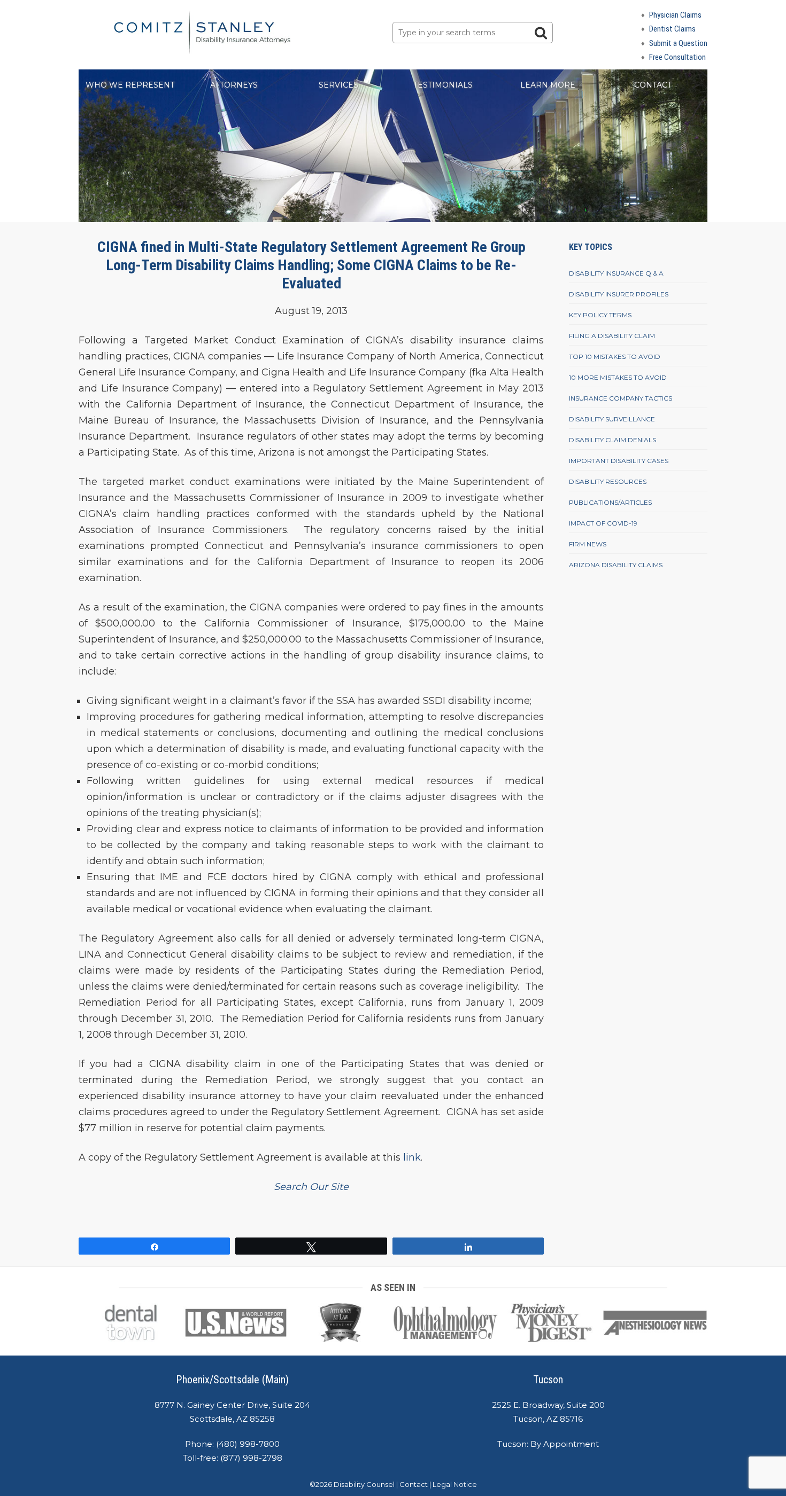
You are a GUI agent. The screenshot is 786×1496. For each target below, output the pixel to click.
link (412, 1157)
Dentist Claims (672, 29)
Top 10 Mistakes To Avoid (614, 357)
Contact (653, 85)
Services (338, 85)
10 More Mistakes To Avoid (618, 377)
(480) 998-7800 (248, 1444)
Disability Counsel (364, 1484)
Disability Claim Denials (612, 440)
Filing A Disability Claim (612, 336)
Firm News (587, 544)
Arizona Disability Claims (615, 565)
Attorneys (234, 85)
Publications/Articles (610, 502)
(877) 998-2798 (251, 1458)
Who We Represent (130, 85)
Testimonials (443, 85)
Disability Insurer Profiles (618, 294)
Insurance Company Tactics (620, 398)
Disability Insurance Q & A (616, 273)
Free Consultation (677, 57)
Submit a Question (678, 43)
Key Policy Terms (600, 315)
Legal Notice (455, 1484)
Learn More (547, 85)
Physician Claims (675, 15)
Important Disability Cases (618, 461)
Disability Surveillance (612, 419)
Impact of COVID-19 (603, 523)
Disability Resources (607, 481)
